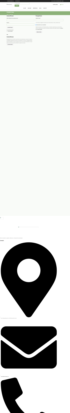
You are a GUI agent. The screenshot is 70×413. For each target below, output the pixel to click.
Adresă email (38, 18)
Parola (8, 22)
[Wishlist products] (59, 5)
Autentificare (10, 27)
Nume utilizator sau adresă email (12, 18)
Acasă (7, 14)
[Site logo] (9, 4)
